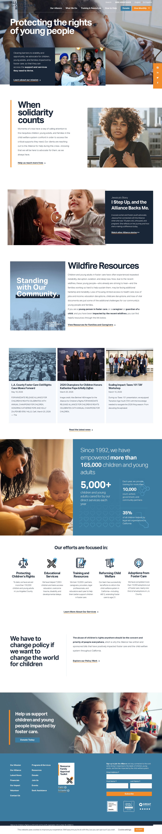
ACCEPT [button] (139, 830)
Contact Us (15, 796)
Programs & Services (41, 765)
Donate (35, 775)
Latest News (15, 775)
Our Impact (15, 785)
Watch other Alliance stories (124, 232)
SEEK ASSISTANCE (123, 2)
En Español (147, 2)
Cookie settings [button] (124, 830)
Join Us (35, 780)
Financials (14, 780)
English (137, 2)
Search (108, 2)
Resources (37, 770)
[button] (57, 217)
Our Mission (15, 765)
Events (35, 785)
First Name (111, 781)
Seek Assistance (39, 791)
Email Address (112, 772)
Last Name (135, 781)
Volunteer (14, 791)
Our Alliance (15, 770)
